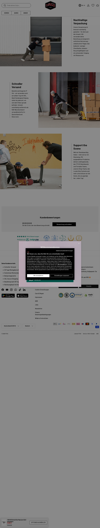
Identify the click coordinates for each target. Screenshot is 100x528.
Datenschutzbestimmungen (64, 250)
